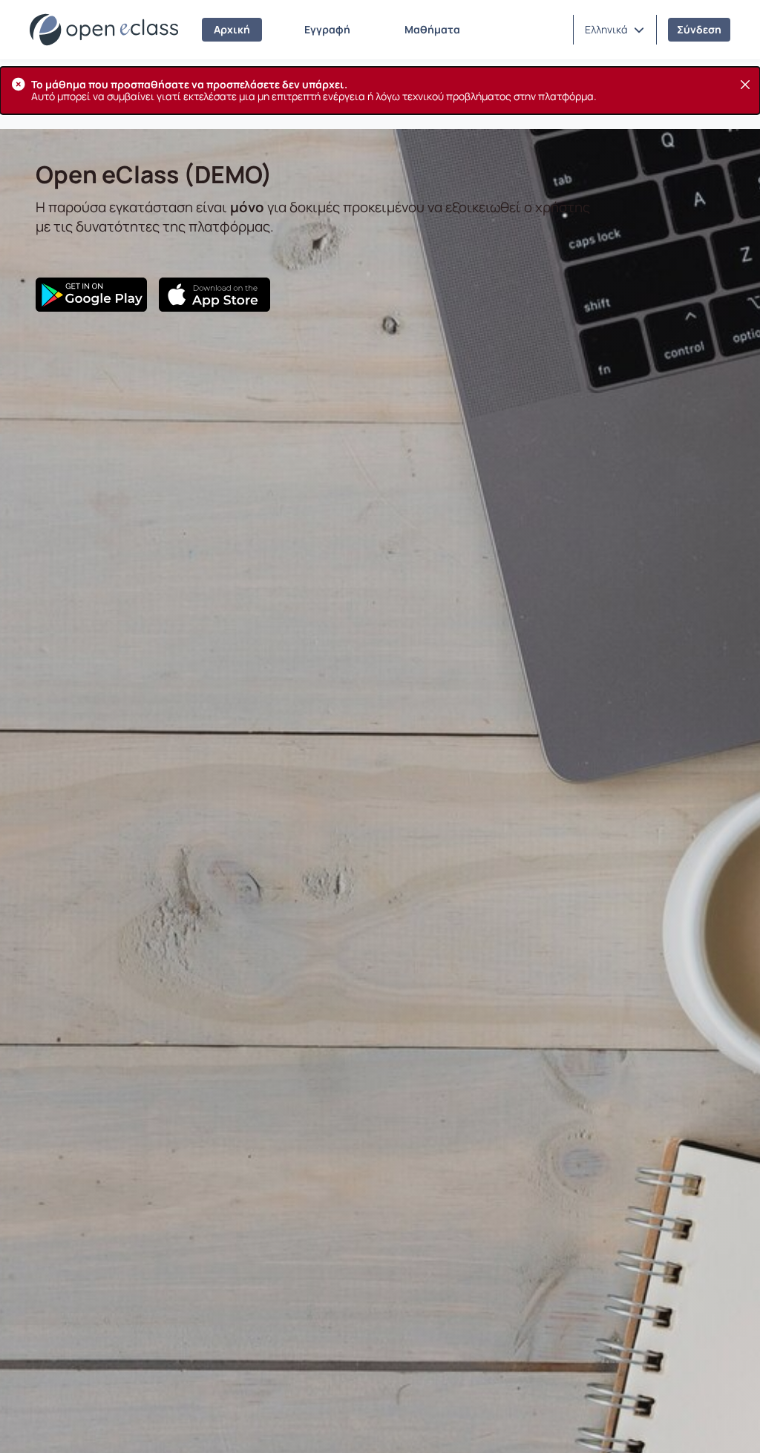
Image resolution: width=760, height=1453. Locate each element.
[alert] (380, 90)
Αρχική (232, 29)
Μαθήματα (432, 29)
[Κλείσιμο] (745, 84)
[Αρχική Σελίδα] (104, 29)
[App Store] (214, 295)
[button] (614, 30)
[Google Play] (91, 295)
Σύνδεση (699, 29)
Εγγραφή (327, 29)
